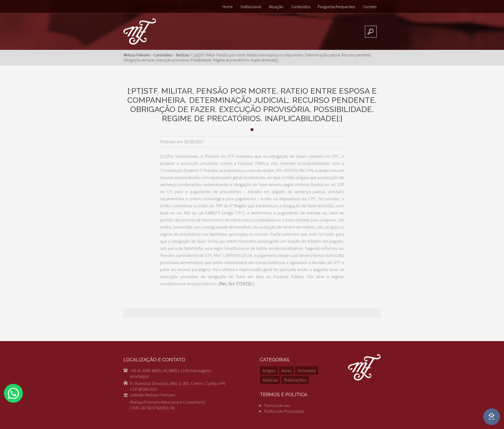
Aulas (286, 370)
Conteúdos (300, 6)
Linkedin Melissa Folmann (152, 395)
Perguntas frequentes (336, 6)
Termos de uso (277, 405)
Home (227, 6)
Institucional (251, 6)
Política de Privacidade (284, 411)
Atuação (276, 6)
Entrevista (307, 370)
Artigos (268, 370)
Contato (370, 6)
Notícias (269, 380)
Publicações (295, 380)
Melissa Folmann (136, 54)
